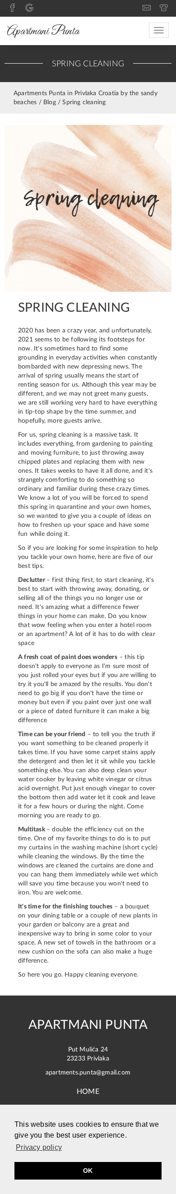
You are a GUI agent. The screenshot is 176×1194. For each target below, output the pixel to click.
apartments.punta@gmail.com (88, 1073)
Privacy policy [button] (39, 1147)
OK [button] (88, 1170)
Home (88, 1091)
